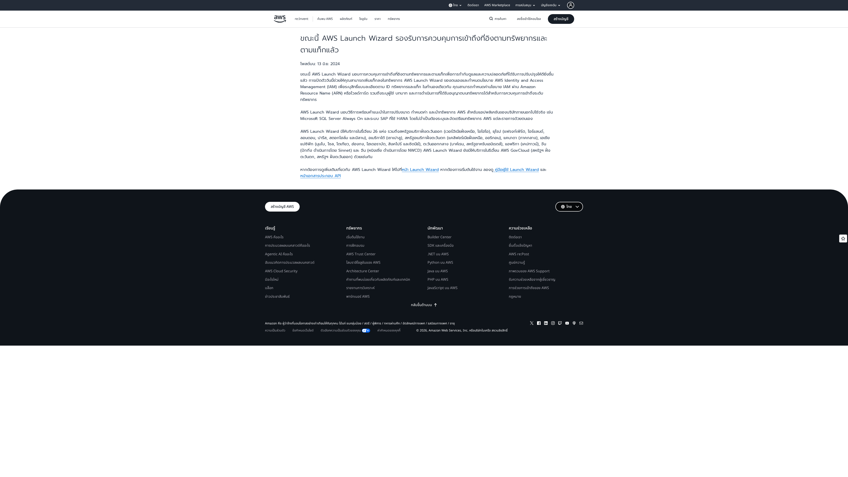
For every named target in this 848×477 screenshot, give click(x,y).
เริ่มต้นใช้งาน (355, 237)
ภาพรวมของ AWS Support (529, 271)
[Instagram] (553, 323)
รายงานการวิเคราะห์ (360, 288)
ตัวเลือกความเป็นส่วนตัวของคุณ (341, 330)
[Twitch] (560, 323)
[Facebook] (539, 323)
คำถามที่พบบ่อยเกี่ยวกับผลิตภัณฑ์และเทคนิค (378, 279)
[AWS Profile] (570, 5)
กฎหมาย (515, 296)
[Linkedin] (546, 323)
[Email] (581, 323)
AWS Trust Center (361, 254)
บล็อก (269, 288)
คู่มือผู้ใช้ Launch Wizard (516, 170)
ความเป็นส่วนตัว (275, 330)
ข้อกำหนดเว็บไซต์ (303, 330)
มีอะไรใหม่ (271, 279)
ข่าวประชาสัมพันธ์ (277, 296)
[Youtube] (567, 323)
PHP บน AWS (438, 279)
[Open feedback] (843, 238)
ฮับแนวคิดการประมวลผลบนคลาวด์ (289, 262)
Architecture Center (362, 271)
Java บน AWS (438, 271)
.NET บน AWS (438, 254)
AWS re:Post (519, 254)
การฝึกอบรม (355, 245)
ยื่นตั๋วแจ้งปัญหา (520, 245)
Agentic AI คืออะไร (279, 254)
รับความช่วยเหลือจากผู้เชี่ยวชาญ (532, 279)
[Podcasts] (574, 323)
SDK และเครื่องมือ (441, 245)
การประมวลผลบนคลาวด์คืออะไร (287, 245)
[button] (325, 19)
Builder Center (440, 237)
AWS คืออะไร (274, 237)
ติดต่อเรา (515, 237)
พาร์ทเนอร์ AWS (358, 296)
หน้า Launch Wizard (420, 170)
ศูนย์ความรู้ (517, 262)
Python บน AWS (440, 262)
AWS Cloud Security (281, 271)
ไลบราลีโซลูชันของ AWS (363, 262)
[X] (532, 323)
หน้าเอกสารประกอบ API (320, 176)
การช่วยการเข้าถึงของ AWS (529, 288)
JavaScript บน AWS (443, 288)
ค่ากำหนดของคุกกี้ (388, 330)
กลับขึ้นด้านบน (421, 305)
